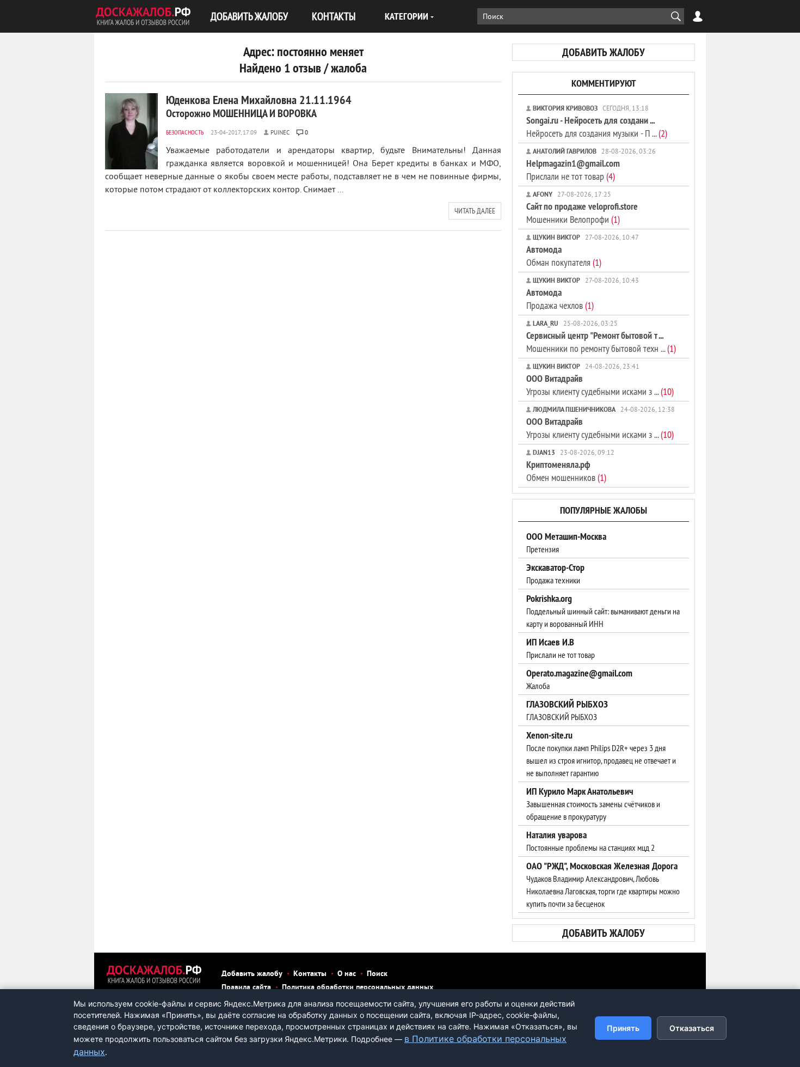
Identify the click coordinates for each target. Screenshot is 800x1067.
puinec (280, 133)
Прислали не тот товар (573, 169)
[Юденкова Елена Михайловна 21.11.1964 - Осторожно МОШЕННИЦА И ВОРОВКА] (131, 131)
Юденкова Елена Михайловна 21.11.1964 (259, 106)
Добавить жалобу (251, 974)
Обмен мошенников (566, 471)
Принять (623, 1028)
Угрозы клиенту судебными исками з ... (600, 385)
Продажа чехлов (560, 299)
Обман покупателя (563, 256)
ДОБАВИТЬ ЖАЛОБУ (249, 16)
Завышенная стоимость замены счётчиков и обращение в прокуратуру (593, 804)
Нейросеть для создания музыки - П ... (596, 126)
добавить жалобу (603, 52)
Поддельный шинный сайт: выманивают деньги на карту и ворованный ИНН (603, 611)
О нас (346, 974)
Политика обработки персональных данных (357, 987)
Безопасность (185, 132)
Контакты (310, 974)
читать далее (474, 211)
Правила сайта (246, 987)
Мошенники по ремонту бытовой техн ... (601, 342)
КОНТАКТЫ (333, 16)
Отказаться (691, 1028)
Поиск (377, 974)
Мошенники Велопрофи (582, 212)
